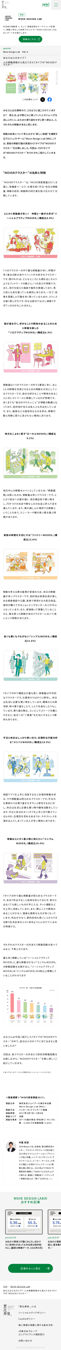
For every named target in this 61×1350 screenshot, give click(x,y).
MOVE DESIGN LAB (20, 1286)
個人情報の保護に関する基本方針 (35, 1324)
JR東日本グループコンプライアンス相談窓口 (31, 1333)
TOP (5, 1286)
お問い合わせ (25, 1340)
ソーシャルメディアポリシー (32, 1312)
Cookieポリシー (26, 1318)
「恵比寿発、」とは (27, 1306)
